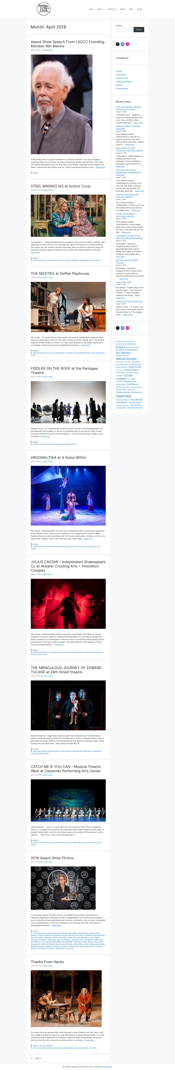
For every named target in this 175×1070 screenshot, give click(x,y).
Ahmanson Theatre (121, 341)
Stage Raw (75, 260)
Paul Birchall (131, 389)
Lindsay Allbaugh (87, 942)
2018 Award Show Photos (52, 858)
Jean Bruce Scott (77, 939)
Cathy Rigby (39, 937)
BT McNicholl (88, 935)
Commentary (121, 75)
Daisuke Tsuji (71, 937)
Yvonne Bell (69, 948)
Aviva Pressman (55, 935)
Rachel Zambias (94, 944)
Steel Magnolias (85, 260)
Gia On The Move (122, 367)
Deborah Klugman (39, 353)
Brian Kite (71, 935)
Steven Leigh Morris (122, 399)
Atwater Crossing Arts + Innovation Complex (48, 652)
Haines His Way (38, 260)
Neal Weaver (132, 384)
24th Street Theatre (39, 751)
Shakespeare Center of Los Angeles (76, 1048)
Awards (122, 9)
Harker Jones (119, 370)
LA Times (47, 260)
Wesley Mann (60, 948)
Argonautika (48, 546)
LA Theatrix (119, 375)
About (100, 9)
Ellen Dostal (68, 546)
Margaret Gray (57, 260)
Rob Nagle (40, 946)
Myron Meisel (121, 384)
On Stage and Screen (123, 387)
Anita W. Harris (120, 344)
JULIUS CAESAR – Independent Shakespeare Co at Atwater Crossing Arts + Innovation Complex (68, 566)
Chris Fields (63, 937)
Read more (100, 167)
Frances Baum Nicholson (122, 364)
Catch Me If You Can (47, 842)
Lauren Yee (77, 942)
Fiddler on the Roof (39, 444)
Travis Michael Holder (135, 408)
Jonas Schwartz (60, 842)
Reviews (36, 258)
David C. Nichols (122, 355)
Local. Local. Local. (123, 282)
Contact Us (112, 9)
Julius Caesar (42, 654)
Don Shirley (119, 361)
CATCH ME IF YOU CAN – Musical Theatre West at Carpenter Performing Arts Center (66, 768)
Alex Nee (64, 933)
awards (64, 935)
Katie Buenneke (120, 372)
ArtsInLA (36, 842)
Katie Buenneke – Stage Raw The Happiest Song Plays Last (74, 353)
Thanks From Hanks (47, 962)
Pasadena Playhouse (136, 387)
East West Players (83, 937)
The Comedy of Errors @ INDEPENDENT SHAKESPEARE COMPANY (128, 172)
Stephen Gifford (73, 946)
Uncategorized (122, 88)
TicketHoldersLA (136, 405)
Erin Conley (50, 353)
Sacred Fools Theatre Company (56, 946)
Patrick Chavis (121, 389)
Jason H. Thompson (64, 939)
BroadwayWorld (58, 546)
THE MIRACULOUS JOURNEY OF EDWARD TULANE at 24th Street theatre (66, 670)
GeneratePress (106, 1067)
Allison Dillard (72, 933)
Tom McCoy (50, 948)
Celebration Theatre (51, 937)
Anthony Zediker (43, 935)
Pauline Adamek (123, 392)
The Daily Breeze (135, 402)
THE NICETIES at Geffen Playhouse (60, 273)
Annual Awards (83, 933)
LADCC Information (45, 1045)
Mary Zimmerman (91, 546)
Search (119, 26)
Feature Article (122, 78)
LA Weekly (121, 378)
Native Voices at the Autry (64, 944)
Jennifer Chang (98, 939)
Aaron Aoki (56, 933)
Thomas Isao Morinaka (87, 946)
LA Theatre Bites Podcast (132, 372)
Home (91, 9)
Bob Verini (120, 350)
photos (86, 944)
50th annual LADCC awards (42, 933)
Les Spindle (131, 379)
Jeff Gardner (88, 939)
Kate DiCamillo (77, 751)
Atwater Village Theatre (132, 347)
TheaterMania (122, 402)
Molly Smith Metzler (47, 944)
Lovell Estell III (119, 381)
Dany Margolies (123, 352)
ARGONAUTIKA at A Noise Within (58, 457)
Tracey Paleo (121, 408)
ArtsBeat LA (131, 344)
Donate (139, 9)
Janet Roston (51, 939)
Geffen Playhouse (135, 364)
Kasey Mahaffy (67, 942)
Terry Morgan (95, 260)
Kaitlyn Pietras (57, 942)
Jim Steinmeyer (36, 942)
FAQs (131, 9)
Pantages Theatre (71, 444)
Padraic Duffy (78, 944)
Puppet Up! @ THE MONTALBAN (129, 301)
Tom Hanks (42, 948)
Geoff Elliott (42, 939)
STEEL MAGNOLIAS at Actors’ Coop (61, 186)
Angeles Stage (131, 341)
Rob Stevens (66, 260)
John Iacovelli (46, 942)
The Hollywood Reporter (122, 405)
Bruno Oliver (79, 935)
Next (39, 1058)
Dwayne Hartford (66, 751)
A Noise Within (38, 546)
